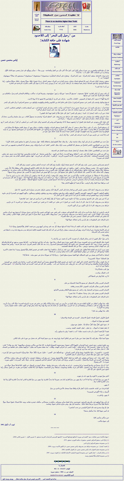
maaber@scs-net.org (56, 475)
